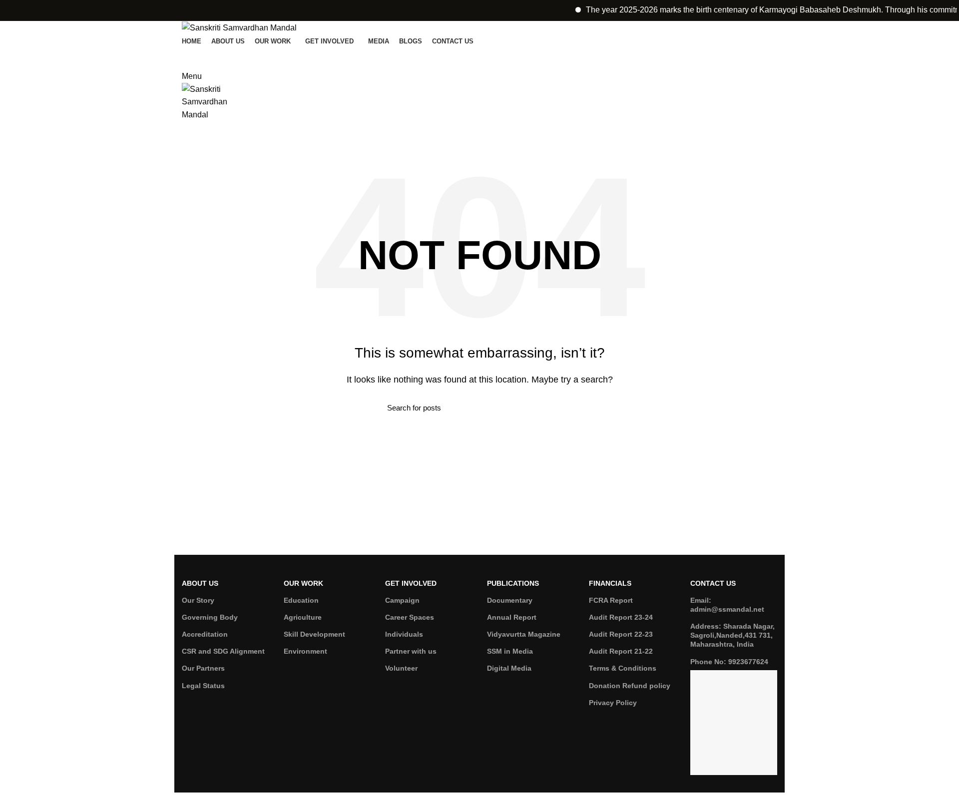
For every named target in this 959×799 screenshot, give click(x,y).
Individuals (404, 634)
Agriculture (303, 617)
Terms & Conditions (622, 668)
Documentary (509, 600)
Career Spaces (409, 617)
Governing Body (210, 617)
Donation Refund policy (629, 686)
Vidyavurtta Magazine (523, 634)
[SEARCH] (565, 408)
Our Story (198, 600)
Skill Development (314, 634)
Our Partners (203, 668)
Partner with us (411, 651)
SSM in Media (510, 651)
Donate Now (480, 55)
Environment (305, 651)
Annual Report (511, 617)
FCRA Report (611, 600)
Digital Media (509, 668)
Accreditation (205, 634)
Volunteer (401, 668)
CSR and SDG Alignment (223, 651)
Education (301, 600)
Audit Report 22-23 (621, 634)
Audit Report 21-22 (621, 651)
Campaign (402, 600)
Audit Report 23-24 (621, 617)
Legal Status (203, 686)
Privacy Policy (613, 703)
